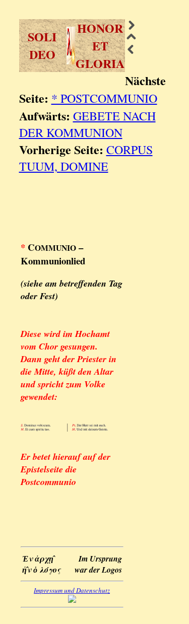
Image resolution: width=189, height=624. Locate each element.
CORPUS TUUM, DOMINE (86, 158)
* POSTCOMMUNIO (104, 98)
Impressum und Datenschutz (72, 590)
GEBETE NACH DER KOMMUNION (87, 124)
